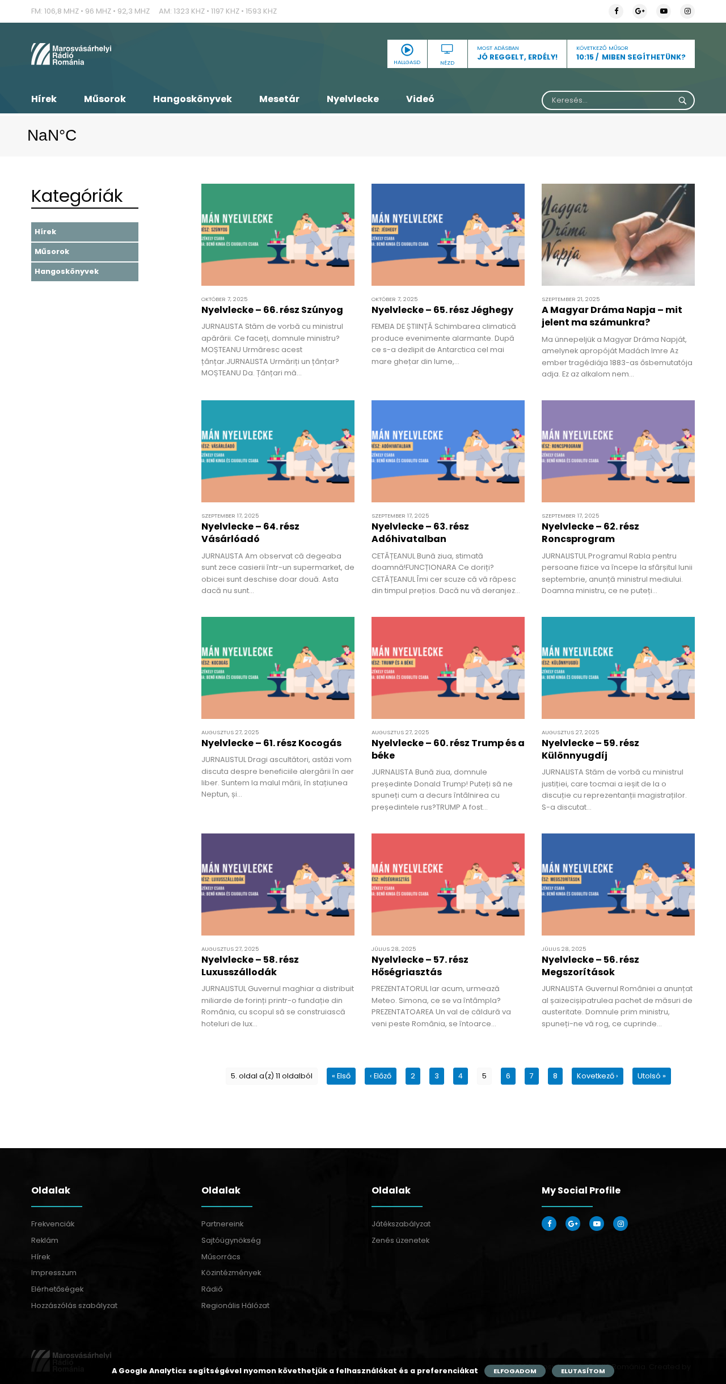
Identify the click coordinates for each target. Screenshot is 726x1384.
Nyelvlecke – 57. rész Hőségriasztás (420, 966)
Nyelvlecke (353, 98)
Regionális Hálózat (235, 1305)
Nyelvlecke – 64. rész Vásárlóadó (250, 532)
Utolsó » (652, 1076)
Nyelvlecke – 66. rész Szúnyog (272, 309)
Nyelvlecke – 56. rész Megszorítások (590, 966)
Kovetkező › (597, 1076)
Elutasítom (583, 1370)
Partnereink (222, 1224)
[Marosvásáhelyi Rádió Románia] (136, 54)
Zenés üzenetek (400, 1240)
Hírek (44, 98)
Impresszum (54, 1272)
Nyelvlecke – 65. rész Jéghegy (442, 309)
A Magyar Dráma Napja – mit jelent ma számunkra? (612, 316)
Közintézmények (231, 1272)
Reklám (44, 1240)
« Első (341, 1076)
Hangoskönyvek (192, 98)
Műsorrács (220, 1257)
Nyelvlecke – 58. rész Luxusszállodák (250, 966)
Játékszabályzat (401, 1224)
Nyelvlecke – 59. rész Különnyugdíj (590, 749)
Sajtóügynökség (231, 1240)
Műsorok (105, 98)
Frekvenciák (52, 1224)
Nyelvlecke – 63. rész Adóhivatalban (420, 532)
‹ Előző (380, 1076)
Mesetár (279, 98)
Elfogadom (515, 1370)
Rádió (212, 1289)
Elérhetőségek (57, 1289)
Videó (420, 98)
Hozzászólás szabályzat (74, 1305)
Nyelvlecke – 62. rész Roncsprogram (590, 532)
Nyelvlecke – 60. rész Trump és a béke (448, 749)
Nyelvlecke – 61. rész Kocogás (271, 743)
